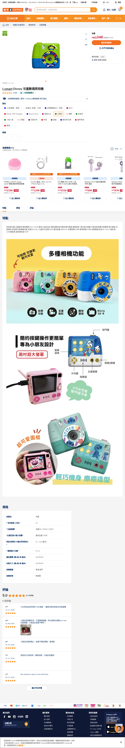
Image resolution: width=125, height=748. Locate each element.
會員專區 (91, 18)
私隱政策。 (21, 745)
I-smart (7, 89)
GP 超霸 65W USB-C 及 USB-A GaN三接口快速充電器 (68, 184)
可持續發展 (47, 723)
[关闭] (121, 742)
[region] (62, 742)
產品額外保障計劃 (96, 726)
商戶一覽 (105, 18)
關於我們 (47, 716)
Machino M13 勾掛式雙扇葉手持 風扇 (95, 183)
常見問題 (70, 732)
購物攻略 (78, 18)
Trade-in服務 (94, 732)
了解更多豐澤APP (113, 722)
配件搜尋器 (70, 723)
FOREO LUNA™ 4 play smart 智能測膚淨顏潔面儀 (14, 183)
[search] (93, 9)
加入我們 (47, 719)
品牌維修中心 (71, 729)
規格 (18, 208)
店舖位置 (83, 2)
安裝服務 (93, 719)
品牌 (28, 18)
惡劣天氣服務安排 (96, 735)
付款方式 (70, 719)
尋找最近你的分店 (10, 725)
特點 (4, 208)
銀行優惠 (54, 18)
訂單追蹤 (94, 2)
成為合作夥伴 (48, 726)
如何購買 (70, 716)
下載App (75, 2)
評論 (32, 208)
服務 (66, 18)
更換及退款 (94, 723)
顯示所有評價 (37, 688)
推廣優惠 (40, 18)
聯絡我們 (70, 735)
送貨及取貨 (94, 716)
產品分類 (14, 18)
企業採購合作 (48, 729)
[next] (120, 18)
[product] (14, 164)
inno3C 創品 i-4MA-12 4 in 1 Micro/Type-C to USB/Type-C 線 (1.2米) (41, 184)
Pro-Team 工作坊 (95, 729)
